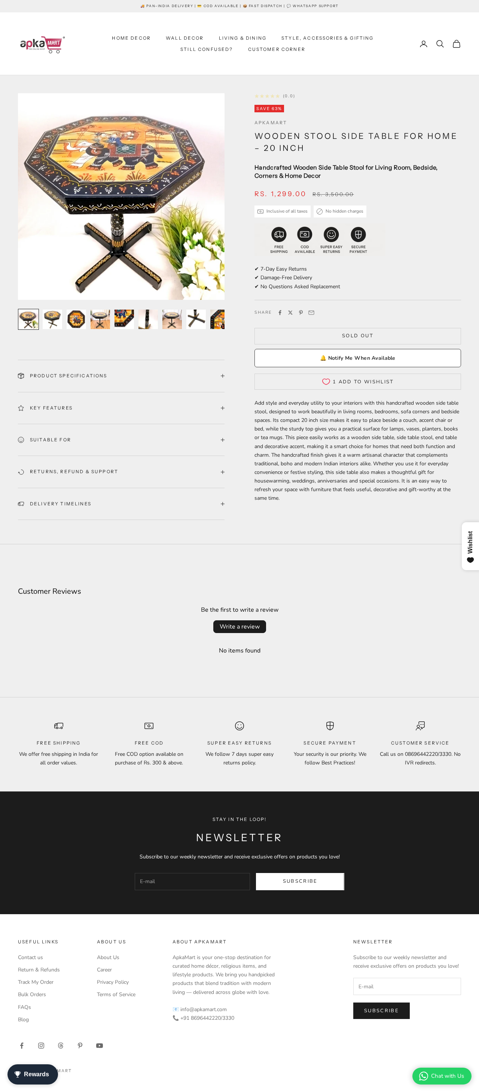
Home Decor (131, 38)
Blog (23, 1019)
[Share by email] (311, 313)
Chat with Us (447, 1076)
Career (104, 969)
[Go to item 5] (124, 319)
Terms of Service (116, 994)
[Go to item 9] (220, 319)
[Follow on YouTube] (99, 1045)
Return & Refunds (39, 969)
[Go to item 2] (52, 319)
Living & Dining (242, 38)
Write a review (240, 627)
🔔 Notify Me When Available (357, 358)
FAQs (24, 1007)
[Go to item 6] (148, 319)
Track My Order (36, 982)
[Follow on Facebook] (21, 1045)
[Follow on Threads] (60, 1045)
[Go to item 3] (76, 319)
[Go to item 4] (100, 319)
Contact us (30, 957)
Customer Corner (276, 49)
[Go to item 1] (28, 319)
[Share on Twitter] (290, 313)
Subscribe (300, 881)
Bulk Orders (32, 994)
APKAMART (270, 122)
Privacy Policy (113, 982)
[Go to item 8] (196, 319)
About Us (108, 957)
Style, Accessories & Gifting (327, 38)
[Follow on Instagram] (41, 1045)
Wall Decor (185, 38)
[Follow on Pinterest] (80, 1045)
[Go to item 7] (172, 319)
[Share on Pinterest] (301, 313)
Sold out (357, 335)
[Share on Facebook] (280, 313)
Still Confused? (206, 49)
